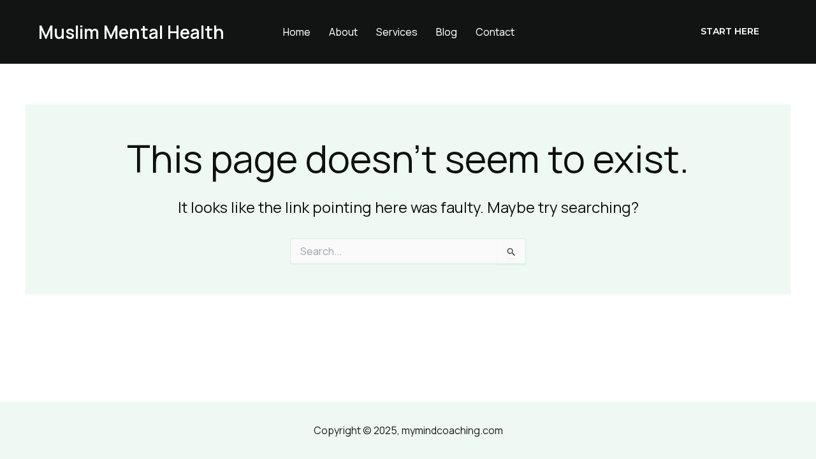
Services (397, 32)
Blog (446, 32)
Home (296, 32)
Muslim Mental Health (131, 32)
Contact (495, 32)
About (343, 32)
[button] (730, 32)
